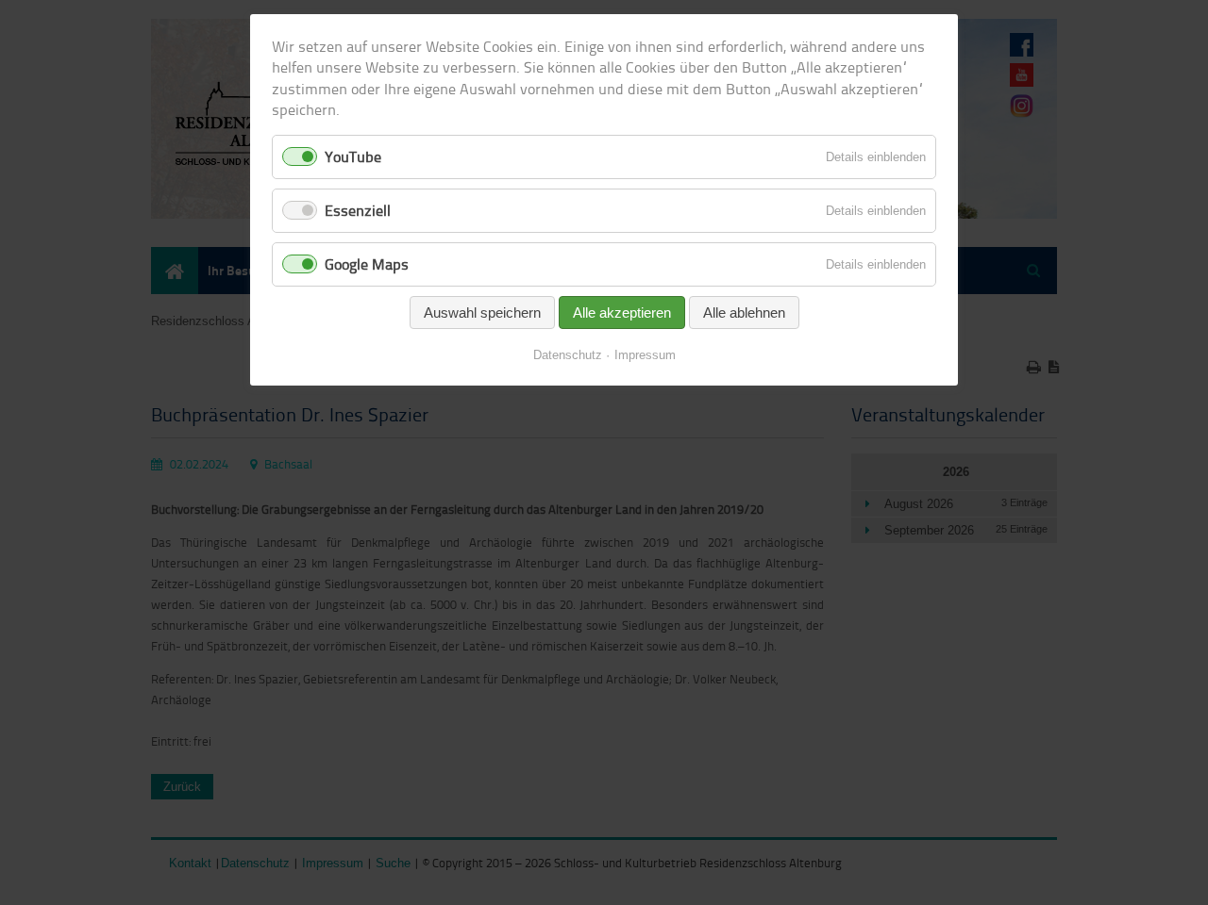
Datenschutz (567, 355)
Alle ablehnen (744, 312)
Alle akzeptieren (622, 312)
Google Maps (367, 264)
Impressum (645, 355)
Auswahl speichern (482, 312)
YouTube (353, 156)
